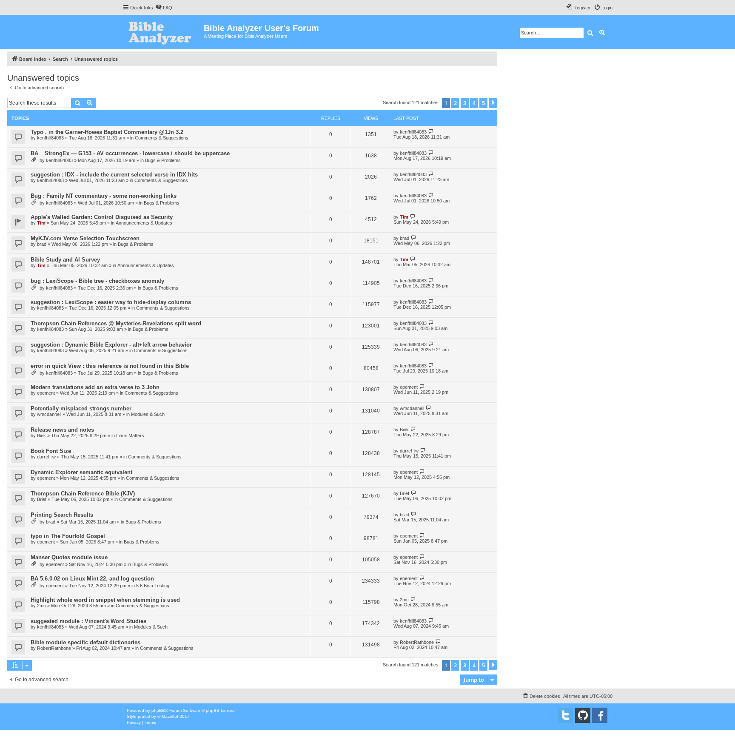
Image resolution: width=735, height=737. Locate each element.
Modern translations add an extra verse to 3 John (95, 387)
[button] (493, 103)
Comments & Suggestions (161, 137)
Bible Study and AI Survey (65, 259)
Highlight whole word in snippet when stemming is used (105, 600)
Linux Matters (130, 435)
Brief (41, 499)
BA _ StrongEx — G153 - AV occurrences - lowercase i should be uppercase (130, 153)
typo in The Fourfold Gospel (68, 536)
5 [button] (483, 103)
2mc (41, 605)
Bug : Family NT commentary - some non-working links (104, 196)
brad (41, 244)
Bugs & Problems (163, 160)
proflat (144, 716)
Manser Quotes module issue (69, 557)
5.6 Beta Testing (152, 585)
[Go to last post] (431, 131)
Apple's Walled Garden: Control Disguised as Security (102, 217)
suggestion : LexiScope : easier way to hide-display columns (111, 302)
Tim (41, 222)
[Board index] (163, 32)
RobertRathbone (54, 648)
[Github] (582, 715)
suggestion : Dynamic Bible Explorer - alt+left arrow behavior (111, 344)
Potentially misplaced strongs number (81, 408)
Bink (41, 435)
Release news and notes (62, 430)
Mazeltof (170, 716)
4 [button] (474, 103)
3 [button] (464, 103)
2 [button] (455, 103)
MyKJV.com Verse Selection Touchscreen (85, 238)
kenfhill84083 (50, 137)
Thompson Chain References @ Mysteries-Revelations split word (116, 323)
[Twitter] (565, 715)
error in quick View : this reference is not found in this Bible (110, 366)
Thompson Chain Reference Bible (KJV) (83, 493)
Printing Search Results (62, 515)
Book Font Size (51, 451)
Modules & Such (148, 414)
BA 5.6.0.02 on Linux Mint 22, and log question (92, 578)
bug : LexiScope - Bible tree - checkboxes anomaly (97, 281)
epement (46, 393)
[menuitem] (163, 8)
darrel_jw (46, 456)
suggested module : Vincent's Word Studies (88, 621)
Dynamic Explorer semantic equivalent (81, 472)
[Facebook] (599, 715)
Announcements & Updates (144, 222)
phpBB (158, 710)
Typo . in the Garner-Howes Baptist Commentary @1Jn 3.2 (107, 132)
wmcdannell (49, 414)
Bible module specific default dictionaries (85, 642)
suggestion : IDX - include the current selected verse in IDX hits (114, 174)
